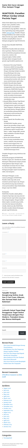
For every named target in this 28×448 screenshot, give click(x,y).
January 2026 (7, 402)
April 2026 (7, 396)
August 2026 (7, 388)
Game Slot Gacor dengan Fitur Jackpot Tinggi (13, 6)
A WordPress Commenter (9, 375)
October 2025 (7, 408)
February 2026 (8, 400)
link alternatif (19, 213)
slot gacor (11, 215)
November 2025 (8, 406)
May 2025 (6, 418)
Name (4, 254)
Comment (5, 232)
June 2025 (6, 416)
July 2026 (6, 390)
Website (4, 268)
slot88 (15, 215)
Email (4, 261)
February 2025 (8, 424)
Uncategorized (8, 438)
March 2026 (7, 398)
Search (4, 330)
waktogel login (10, 32)
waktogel (19, 215)
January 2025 (7, 426)
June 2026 (6, 392)
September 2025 (8, 410)
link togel (6, 215)
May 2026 (6, 394)
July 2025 (6, 414)
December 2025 (8, 404)
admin (5, 213)
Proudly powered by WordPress (9, 445)
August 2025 (7, 412)
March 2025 (7, 422)
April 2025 (6, 420)
